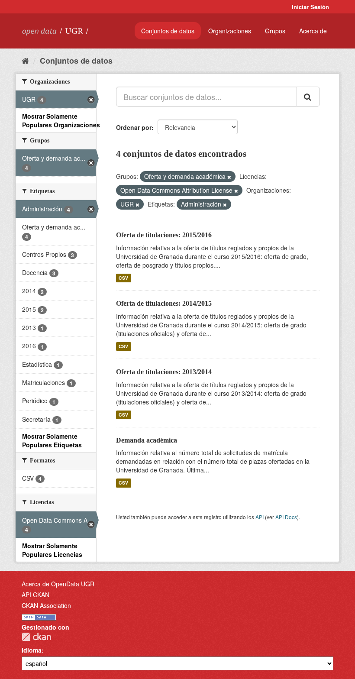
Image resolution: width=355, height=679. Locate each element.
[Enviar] (308, 97)
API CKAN (35, 594)
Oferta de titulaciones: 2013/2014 (164, 371)
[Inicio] (25, 60)
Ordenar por (134, 127)
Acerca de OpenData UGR (58, 583)
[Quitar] (229, 176)
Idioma (32, 650)
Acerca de (313, 30)
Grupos (275, 30)
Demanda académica (146, 440)
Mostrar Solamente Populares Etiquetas (52, 440)
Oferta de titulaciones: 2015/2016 (164, 235)
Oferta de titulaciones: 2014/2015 (164, 303)
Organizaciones (229, 30)
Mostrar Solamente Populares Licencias (52, 550)
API (259, 517)
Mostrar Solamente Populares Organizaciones (61, 120)
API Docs (286, 517)
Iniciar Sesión (310, 7)
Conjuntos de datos (167, 30)
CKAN (36, 636)
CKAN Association (46, 605)
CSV (123, 278)
